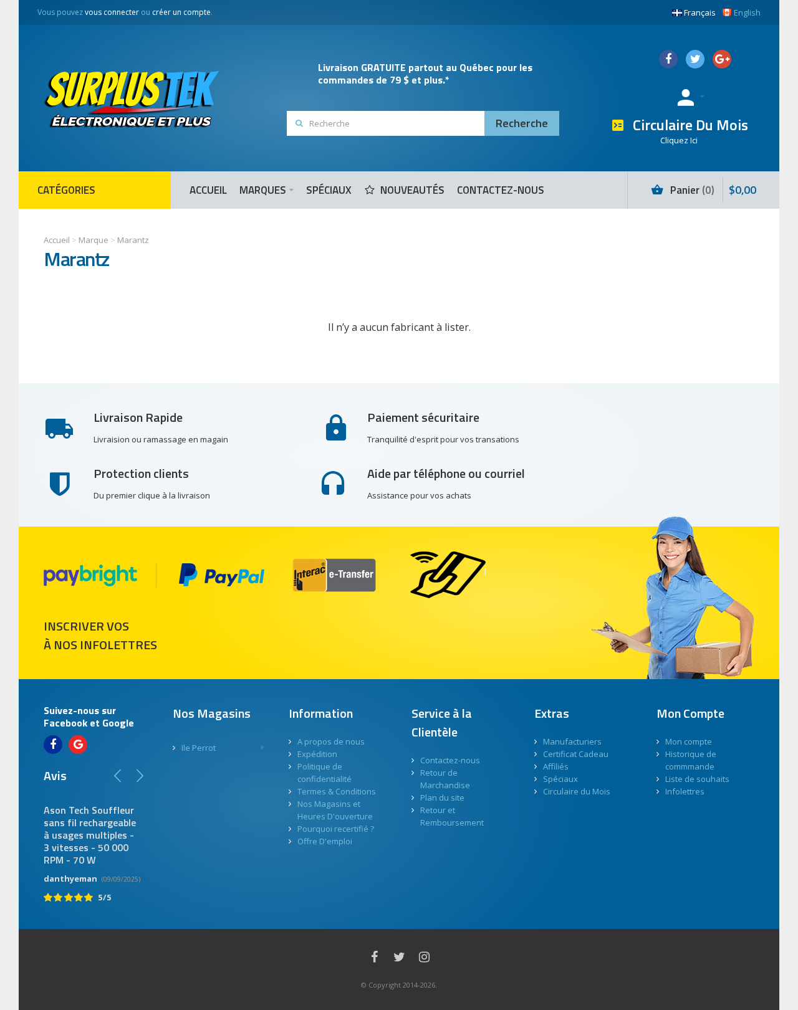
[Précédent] (118, 775)
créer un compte (181, 12)
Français (700, 12)
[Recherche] (521, 123)
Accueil (57, 239)
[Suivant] (139, 775)
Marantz (133, 239)
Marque (93, 239)
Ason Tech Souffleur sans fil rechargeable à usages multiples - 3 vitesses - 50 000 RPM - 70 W (90, 835)
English (747, 12)
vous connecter (112, 12)
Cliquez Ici (679, 140)
